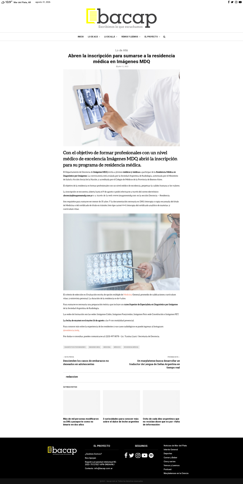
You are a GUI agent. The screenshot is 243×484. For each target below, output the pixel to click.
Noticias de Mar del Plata (175, 445)
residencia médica (131, 347)
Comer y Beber (170, 457)
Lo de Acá (93, 37)
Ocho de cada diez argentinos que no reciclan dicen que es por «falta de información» (161, 422)
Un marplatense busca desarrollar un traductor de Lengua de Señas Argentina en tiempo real (154, 364)
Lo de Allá (109, 37)
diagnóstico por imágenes (75, 347)
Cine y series (170, 461)
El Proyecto (151, 37)
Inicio (81, 37)
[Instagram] (138, 455)
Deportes (168, 453)
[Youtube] (144, 455)
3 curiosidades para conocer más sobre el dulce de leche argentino (121, 420)
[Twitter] (131, 455)
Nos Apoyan (90, 458)
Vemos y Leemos (129, 37)
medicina (107, 347)
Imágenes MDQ (94, 347)
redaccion (72, 376)
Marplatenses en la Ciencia (176, 473)
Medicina (127, 294)
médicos (117, 347)
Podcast (167, 469)
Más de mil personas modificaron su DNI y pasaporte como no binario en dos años (81, 422)
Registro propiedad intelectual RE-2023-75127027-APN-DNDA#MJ (101, 463)
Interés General (171, 449)
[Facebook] (126, 455)
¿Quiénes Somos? (93, 454)
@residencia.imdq (71, 330)
